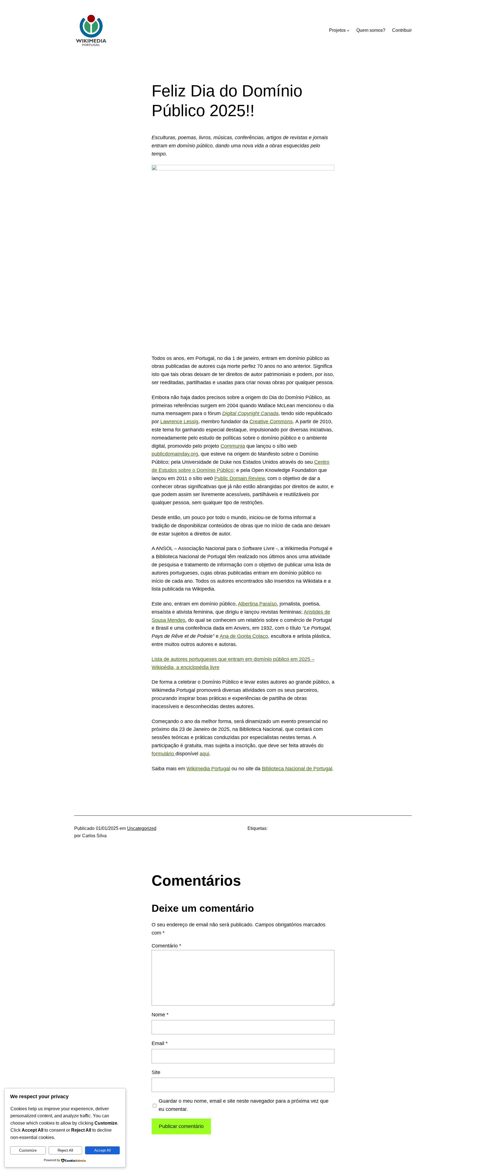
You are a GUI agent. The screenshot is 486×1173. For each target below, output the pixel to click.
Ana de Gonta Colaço (244, 636)
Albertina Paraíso (257, 604)
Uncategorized (141, 828)
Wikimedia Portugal (208, 768)
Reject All (65, 1150)
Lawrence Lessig (179, 421)
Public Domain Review (239, 478)
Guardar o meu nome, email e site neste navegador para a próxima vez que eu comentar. (243, 1105)
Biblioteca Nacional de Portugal (297, 768)
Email (160, 1043)
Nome (160, 1014)
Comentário (166, 946)
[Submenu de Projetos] (348, 30)
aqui (204, 754)
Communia (232, 446)
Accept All (102, 1150)
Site (156, 1072)
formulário (164, 754)
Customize (28, 1150)
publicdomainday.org (175, 454)
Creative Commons (271, 421)
